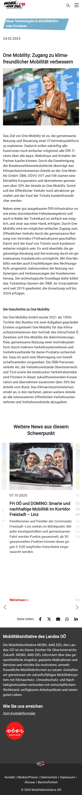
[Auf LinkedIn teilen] (74, 621)
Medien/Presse (28, 777)
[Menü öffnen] (76, 5)
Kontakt (10, 777)
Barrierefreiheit (48, 782)
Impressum (67, 777)
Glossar (30, 782)
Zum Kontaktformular (19, 713)
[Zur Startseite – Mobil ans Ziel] (14, 5)
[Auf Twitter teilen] (47, 621)
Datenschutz (49, 777)
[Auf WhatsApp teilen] (65, 621)
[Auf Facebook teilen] (38, 621)
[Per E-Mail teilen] (56, 621)
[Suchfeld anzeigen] (68, 5)
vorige (5, 608)
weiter (77, 608)
